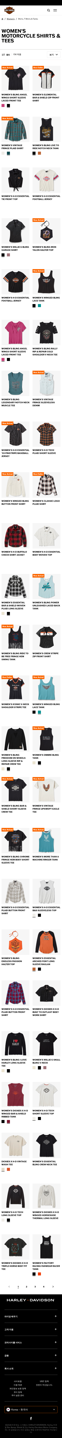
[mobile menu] (54, 10)
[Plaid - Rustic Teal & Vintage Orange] (8, 153)
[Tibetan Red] (8, 1121)
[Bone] (3, 1169)
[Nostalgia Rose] (8, 254)
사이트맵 (18, 1381)
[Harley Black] (8, 105)
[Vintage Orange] (8, 1169)
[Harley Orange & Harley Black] (34, 969)
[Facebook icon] (31, 1418)
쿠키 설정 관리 (17, 1395)
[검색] (48, 10)
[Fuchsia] (3, 105)
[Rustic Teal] (39, 305)
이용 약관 (18, 1385)
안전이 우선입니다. (44, 1385)
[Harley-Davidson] (31, 1300)
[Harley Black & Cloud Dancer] (8, 613)
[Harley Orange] (39, 153)
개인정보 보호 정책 (17, 1388)
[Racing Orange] (39, 1273)
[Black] (3, 1121)
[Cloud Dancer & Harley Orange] (3, 613)
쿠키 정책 (18, 1392)
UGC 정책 (44, 1381)
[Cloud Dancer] (3, 768)
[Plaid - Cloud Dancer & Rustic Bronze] (3, 153)
